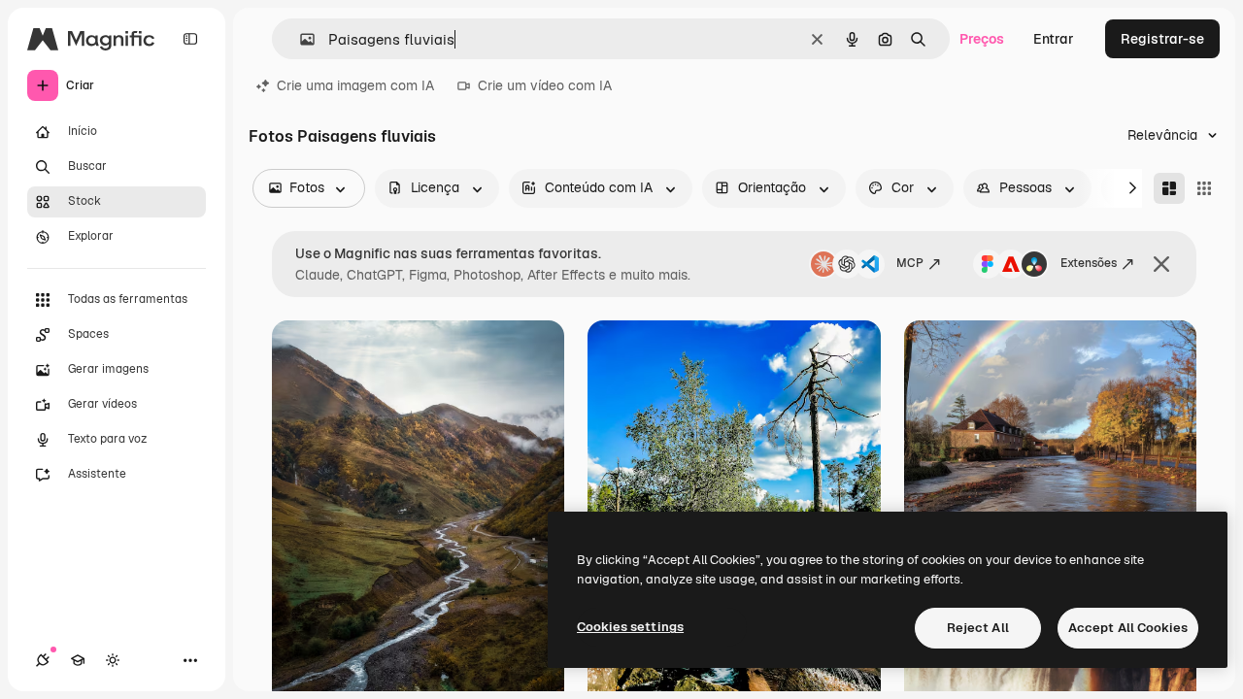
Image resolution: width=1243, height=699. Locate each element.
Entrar (1053, 39)
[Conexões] (42, 660)
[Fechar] (1161, 264)
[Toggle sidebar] (190, 38)
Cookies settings (630, 626)
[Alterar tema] (112, 660)
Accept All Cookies (1128, 627)
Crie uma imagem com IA (355, 85)
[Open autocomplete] (299, 39)
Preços (981, 39)
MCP (910, 263)
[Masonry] (1169, 188)
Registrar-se (1162, 39)
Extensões (1088, 263)
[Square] (1204, 188)
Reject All (978, 627)
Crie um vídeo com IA (545, 85)
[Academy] (77, 660)
